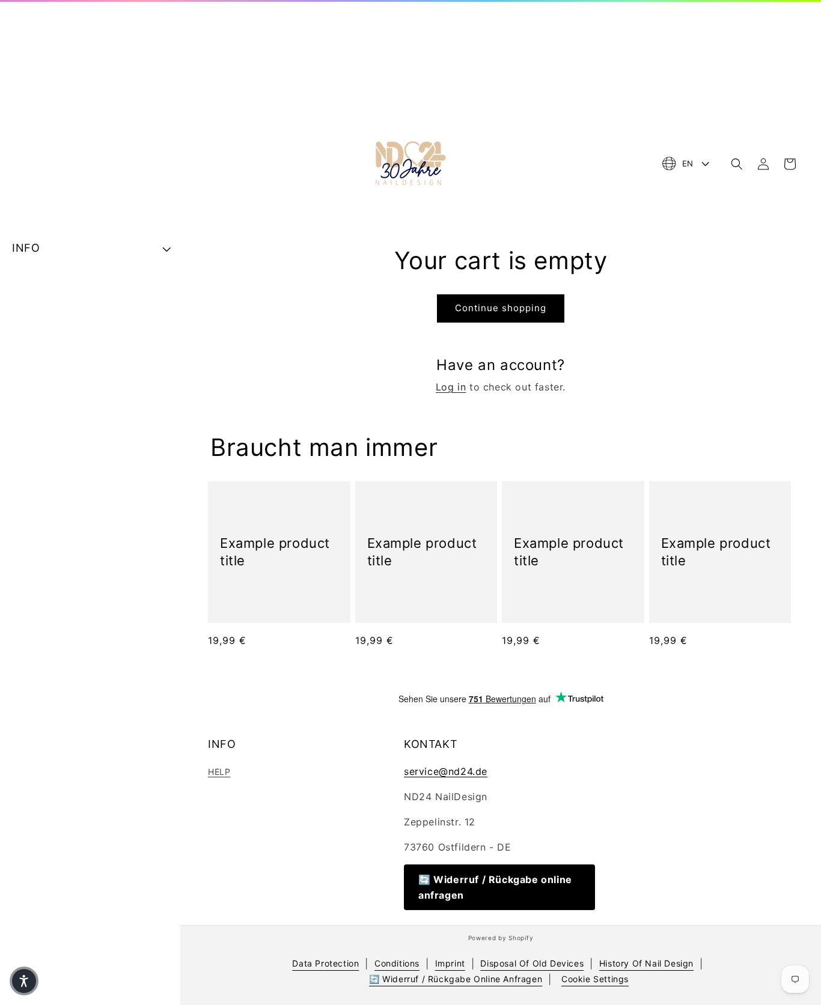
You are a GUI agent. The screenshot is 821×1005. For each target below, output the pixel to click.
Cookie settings (595, 979)
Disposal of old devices (532, 963)
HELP (219, 772)
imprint (450, 963)
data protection (325, 963)
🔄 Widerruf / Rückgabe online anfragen (495, 887)
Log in (451, 387)
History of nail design (646, 963)
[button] (737, 164)
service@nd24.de (445, 771)
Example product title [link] (275, 551)
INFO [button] (26, 247)
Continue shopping (500, 308)
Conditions (397, 963)
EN (688, 163)
